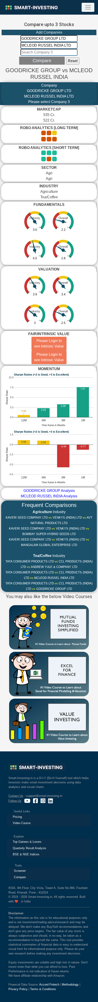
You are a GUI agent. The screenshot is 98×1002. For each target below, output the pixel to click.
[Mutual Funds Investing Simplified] (49, 627)
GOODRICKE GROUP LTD (49, 91)
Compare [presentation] (20, 877)
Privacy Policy (18, 989)
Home (49, 17)
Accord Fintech (49, 984)
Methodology (70, 984)
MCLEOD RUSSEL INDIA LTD (49, 96)
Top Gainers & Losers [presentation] (27, 841)
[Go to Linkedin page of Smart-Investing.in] (51, 801)
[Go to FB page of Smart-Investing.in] (36, 801)
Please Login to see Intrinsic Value (49, 343)
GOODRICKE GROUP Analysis (49, 491)
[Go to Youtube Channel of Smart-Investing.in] (27, 801)
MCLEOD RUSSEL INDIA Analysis (49, 496)
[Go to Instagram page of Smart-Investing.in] (43, 801)
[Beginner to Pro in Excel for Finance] (49, 674)
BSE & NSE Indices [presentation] (26, 854)
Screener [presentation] (20, 870)
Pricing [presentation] (17, 817)
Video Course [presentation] (22, 823)
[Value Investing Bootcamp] (49, 720)
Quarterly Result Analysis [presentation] (29, 848)
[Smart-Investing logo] (32, 7)
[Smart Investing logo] (36, 767)
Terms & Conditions (43, 989)
